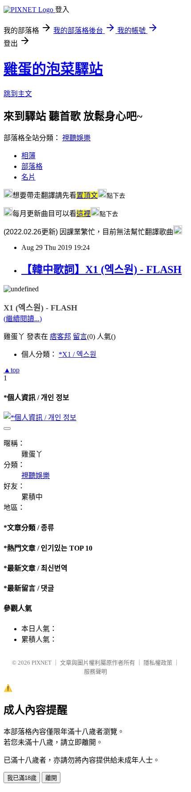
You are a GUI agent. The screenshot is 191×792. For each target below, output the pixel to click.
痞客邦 (60, 336)
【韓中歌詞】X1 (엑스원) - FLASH (101, 269)
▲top (12, 370)
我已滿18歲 (21, 778)
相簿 (28, 155)
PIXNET (42, 662)
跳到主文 (18, 94)
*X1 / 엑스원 (77, 354)
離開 (51, 778)
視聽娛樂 (76, 138)
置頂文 (87, 195)
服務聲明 (95, 671)
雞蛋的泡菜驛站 (53, 69)
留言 (80, 336)
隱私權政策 (157, 662)
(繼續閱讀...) (23, 319)
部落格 (32, 166)
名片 (28, 177)
